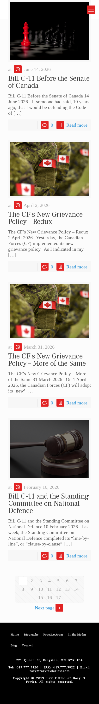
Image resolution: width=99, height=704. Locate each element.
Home (15, 634)
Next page (45, 607)
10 (40, 589)
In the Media (77, 634)
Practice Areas (53, 634)
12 (58, 589)
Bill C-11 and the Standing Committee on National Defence (48, 503)
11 (49, 589)
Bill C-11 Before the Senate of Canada (49, 82)
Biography (31, 634)
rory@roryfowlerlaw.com (50, 671)
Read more (76, 125)
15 (40, 597)
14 (76, 589)
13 (67, 589)
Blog (14, 645)
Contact (27, 645)
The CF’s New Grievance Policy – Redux (45, 218)
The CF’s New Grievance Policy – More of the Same (47, 360)
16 (49, 597)
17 (58, 597)
